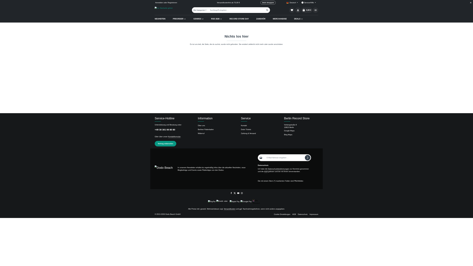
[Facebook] (231, 194)
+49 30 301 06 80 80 (165, 129)
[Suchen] (267, 10)
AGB (266, 171)
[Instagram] (242, 194)
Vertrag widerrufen (165, 144)
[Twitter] (235, 194)
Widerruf (201, 133)
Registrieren (172, 3)
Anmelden (159, 3)
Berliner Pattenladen (206, 129)
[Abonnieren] (307, 157)
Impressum (314, 214)
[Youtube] (238, 194)
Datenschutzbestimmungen (278, 169)
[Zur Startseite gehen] (164, 10)
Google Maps (289, 131)
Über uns (201, 125)
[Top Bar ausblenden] (471, 2)
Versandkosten (229, 209)
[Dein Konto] (298, 10)
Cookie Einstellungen (282, 214)
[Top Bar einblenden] (315, 10)
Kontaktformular (174, 137)
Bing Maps (288, 135)
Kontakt (244, 125)
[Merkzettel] (292, 10)
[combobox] (236, 10)
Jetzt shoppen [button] (268, 3)
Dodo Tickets (246, 129)
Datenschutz (303, 214)
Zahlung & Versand (248, 133)
